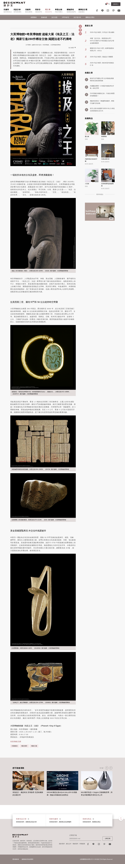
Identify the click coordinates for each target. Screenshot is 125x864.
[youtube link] (110, 844)
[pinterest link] (113, 10)
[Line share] (80, 30)
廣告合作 (68, 843)
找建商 (28, 9)
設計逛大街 (77, 17)
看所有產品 (99, 194)
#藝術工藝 (34, 746)
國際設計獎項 (90, 17)
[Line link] (102, 10)
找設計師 (17, 9)
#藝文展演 (24, 746)
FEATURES (58, 12)
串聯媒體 (82, 843)
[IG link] (108, 10)
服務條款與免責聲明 (27, 859)
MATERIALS (8, 12)
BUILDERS (28, 12)
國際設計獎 (83, 9)
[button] (106, 768)
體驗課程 (70, 9)
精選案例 (34, 17)
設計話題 (54, 17)
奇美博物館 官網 (15, 741)
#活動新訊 (15, 746)
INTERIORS (17, 12)
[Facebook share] (80, 26)
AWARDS (82, 12)
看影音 (38, 9)
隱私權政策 (16, 859)
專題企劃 (58, 9)
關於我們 (62, 843)
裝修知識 (44, 17)
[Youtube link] (118, 10)
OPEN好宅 (65, 17)
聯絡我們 (75, 843)
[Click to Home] (14, 4)
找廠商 (6, 9)
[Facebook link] (97, 10)
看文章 (48, 9)
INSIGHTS (38, 12)
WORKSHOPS (71, 12)
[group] (28, 782)
